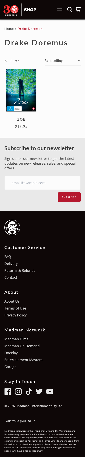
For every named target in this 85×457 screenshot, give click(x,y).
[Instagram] (18, 391)
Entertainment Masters (23, 359)
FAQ (7, 256)
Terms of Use (15, 308)
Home (9, 29)
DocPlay (11, 353)
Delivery (11, 263)
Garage (10, 366)
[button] (70, 9)
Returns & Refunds (19, 270)
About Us (12, 301)
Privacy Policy (15, 315)
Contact (10, 277)
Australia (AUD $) (19, 421)
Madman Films (16, 339)
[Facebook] (7, 391)
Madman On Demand (22, 346)
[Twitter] (39, 391)
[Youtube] (49, 391)
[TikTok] (28, 391)
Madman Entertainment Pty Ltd (39, 406)
